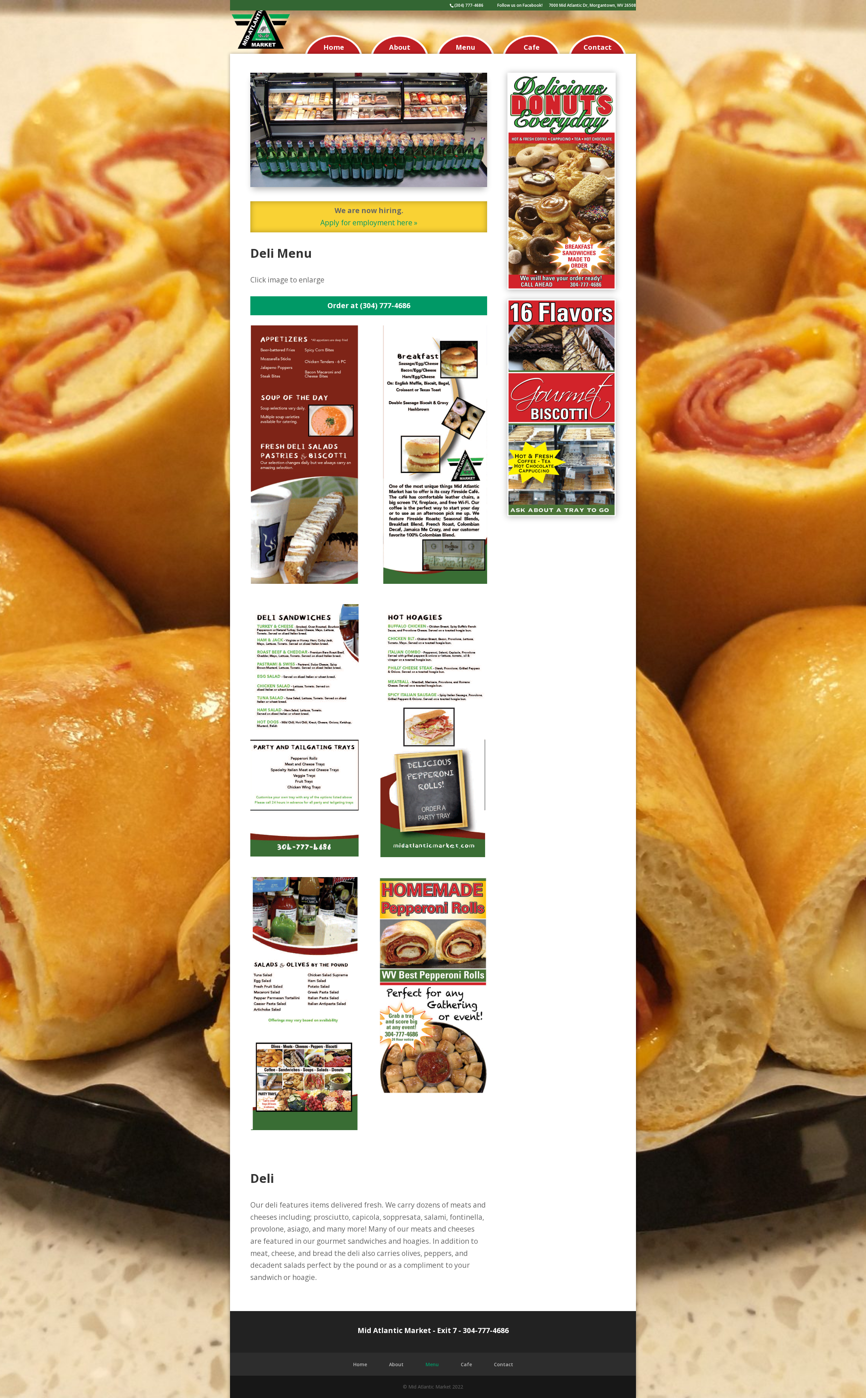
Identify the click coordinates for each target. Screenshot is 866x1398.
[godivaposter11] (433, 1091)
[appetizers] (304, 581)
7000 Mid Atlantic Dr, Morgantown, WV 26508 (592, 5)
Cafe (532, 47)
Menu (465, 47)
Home (333, 47)
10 (587, 272)
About (399, 47)
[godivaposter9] (561, 287)
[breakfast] (433, 581)
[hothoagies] (433, 854)
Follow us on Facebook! (520, 5)
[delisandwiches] (304, 854)
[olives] (304, 1127)
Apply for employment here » (368, 222)
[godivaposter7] (561, 513)
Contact (598, 47)
